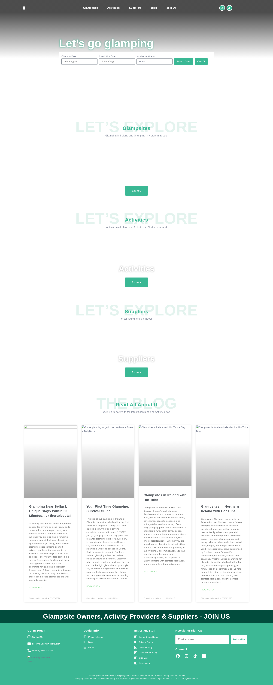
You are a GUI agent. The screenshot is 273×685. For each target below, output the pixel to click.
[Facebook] (178, 656)
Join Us (171, 7)
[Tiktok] (195, 656)
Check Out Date (107, 56)
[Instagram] (187, 656)
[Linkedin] (204, 656)
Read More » (36, 588)
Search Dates (183, 61)
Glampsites (90, 7)
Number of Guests (145, 56)
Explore (137, 190)
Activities (113, 7)
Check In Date (68, 56)
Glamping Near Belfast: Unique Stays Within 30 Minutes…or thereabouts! (50, 511)
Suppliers (135, 7)
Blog (154, 7)
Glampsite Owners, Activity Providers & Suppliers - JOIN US (136, 616)
